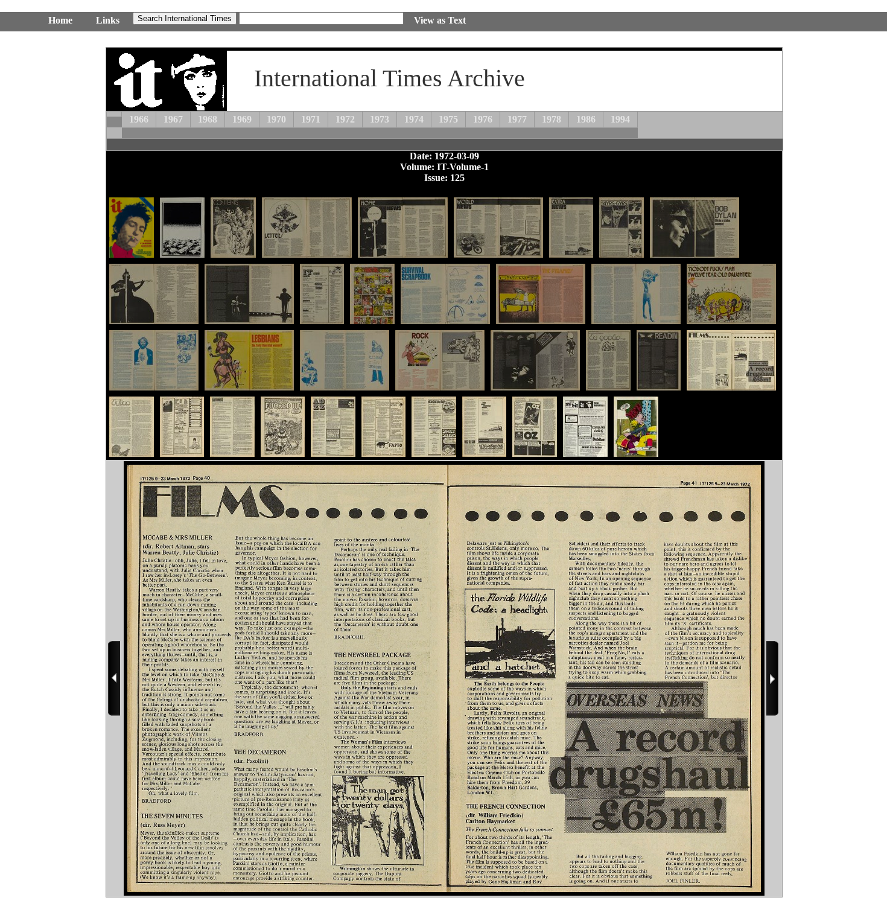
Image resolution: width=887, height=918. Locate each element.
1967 (173, 119)
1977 (517, 119)
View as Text (440, 20)
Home (60, 20)
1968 (207, 119)
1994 (620, 119)
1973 (379, 119)
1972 (345, 119)
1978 (551, 119)
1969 (242, 119)
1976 (482, 119)
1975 (448, 119)
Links (107, 20)
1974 (414, 119)
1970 (276, 119)
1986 (586, 119)
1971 (310, 119)
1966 (138, 119)
